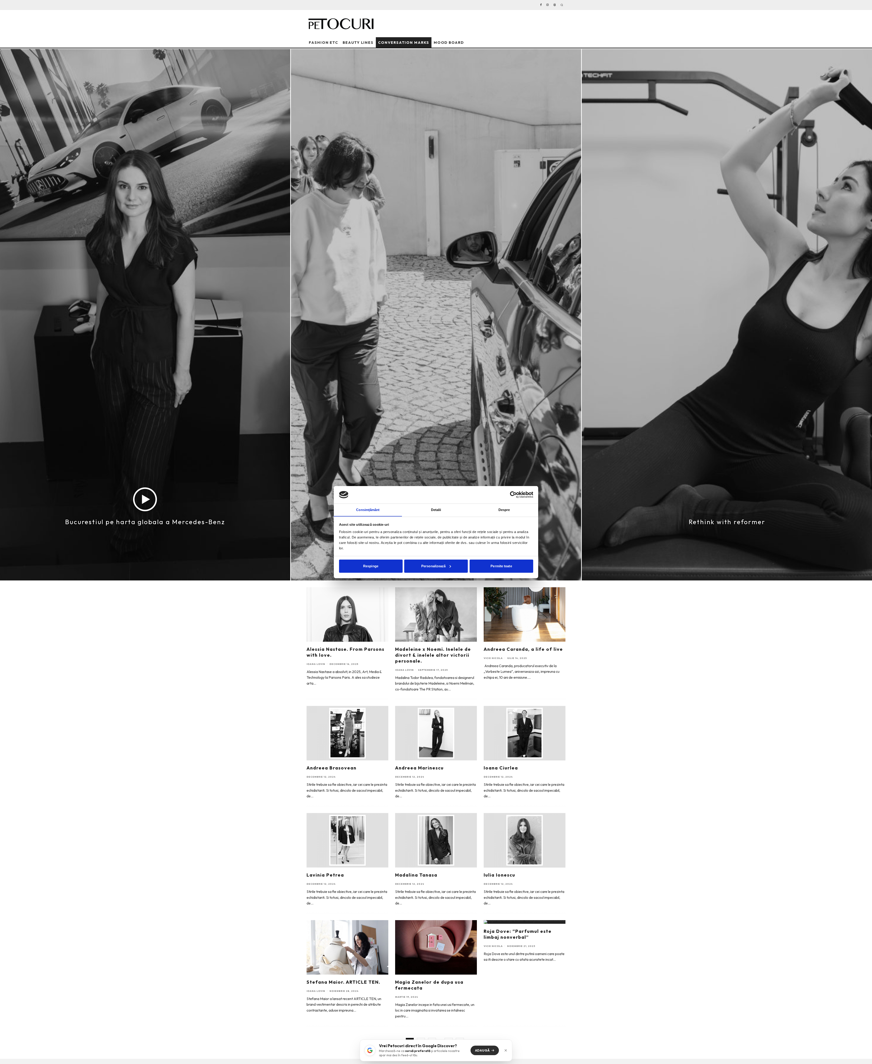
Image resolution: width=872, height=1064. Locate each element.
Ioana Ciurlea (501, 768)
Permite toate (501, 566)
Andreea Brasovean (332, 768)
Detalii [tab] (436, 509)
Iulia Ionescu (499, 875)
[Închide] (506, 1050)
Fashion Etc (323, 42)
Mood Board (449, 42)
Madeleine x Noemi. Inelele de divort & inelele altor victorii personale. (433, 655)
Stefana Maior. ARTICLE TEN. (343, 982)
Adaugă (482, 1050)
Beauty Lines (358, 42)
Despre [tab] (504, 509)
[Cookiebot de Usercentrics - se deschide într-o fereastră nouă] (513, 494)
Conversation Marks (403, 42)
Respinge (370, 566)
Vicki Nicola (493, 658)
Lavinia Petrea (325, 875)
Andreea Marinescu (419, 768)
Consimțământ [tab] (367, 509)
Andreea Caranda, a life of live (523, 649)
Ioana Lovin (316, 664)
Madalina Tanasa (416, 875)
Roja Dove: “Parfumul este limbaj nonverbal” (518, 934)
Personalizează (433, 566)
